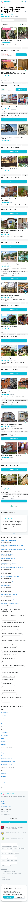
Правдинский (4, 782)
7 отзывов (13, 328)
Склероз (19, 144)
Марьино (3, 741)
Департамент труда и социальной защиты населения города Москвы (14, 828)
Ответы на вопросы (6, 806)
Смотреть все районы (6, 747)
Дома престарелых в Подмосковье (9, 858)
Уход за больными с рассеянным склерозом (13, 640)
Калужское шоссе (6, 753)
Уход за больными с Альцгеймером (10, 576)
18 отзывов (13, 42)
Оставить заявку (14, 120)
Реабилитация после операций (9, 594)
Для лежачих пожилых (7, 82)
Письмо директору (5, 879)
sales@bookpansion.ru (6, 814)
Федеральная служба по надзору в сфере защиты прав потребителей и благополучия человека (16, 833)
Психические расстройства (19, 271)
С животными (5, 206)
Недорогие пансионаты (7, 554)
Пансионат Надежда (8, 358)
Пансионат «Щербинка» (9, 169)
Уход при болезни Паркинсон (9, 654)
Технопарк (4, 724)
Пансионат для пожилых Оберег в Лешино (12, 391)
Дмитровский (4, 735)
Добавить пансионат (14, 822)
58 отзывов (13, 109)
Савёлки (3, 744)
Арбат (2, 738)
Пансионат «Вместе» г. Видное (11, 40)
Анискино (3, 785)
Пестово (3, 773)
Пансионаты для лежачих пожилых (10, 603)
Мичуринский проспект (7, 718)
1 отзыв (12, 202)
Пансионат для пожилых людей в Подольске (12, 231)
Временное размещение (7, 590)
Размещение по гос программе (9, 563)
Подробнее (19, 897)
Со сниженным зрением (16, 175)
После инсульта (12, 48)
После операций (12, 144)
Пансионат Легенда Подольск (11, 455)
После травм (4, 144)
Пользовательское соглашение (8, 871)
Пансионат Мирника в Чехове (10, 107)
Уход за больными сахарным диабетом (11, 599)
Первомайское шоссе (6, 758)
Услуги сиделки (6, 701)
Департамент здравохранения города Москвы (15, 838)
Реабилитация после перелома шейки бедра (13, 651)
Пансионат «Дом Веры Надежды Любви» (12, 137)
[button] (13, 533)
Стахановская (4, 712)
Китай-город (4, 721)
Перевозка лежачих (6, 585)
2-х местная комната (11, 334)
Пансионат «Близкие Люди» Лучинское (10, 199)
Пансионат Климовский (9, 326)
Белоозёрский (5, 779)
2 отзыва (13, 75)
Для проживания (16, 82)
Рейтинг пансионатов (6, 865)
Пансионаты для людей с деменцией (11, 644)
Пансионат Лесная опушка (10, 295)
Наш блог (3, 877)
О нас (2, 801)
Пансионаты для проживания (8, 540)
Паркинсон (24, 82)
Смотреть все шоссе (6, 767)
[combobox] (10, 24)
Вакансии (3, 882)
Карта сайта (4, 869)
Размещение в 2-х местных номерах (11, 697)
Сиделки (4, 240)
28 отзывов (13, 360)
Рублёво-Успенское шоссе (8, 761)
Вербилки (3, 776)
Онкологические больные (8, 658)
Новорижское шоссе (6, 764)
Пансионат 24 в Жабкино (9, 487)
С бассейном (4, 463)
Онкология (16, 240)
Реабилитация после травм (9, 647)
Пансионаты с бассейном (7, 572)
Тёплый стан (4, 715)
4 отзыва (13, 394)
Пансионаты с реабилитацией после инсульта (13, 549)
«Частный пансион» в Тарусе (10, 264)
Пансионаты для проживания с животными (12, 545)
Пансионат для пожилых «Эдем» (12, 424)
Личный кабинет (14, 818)
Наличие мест (21, 55)
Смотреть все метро (6, 726)
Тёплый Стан (4, 732)
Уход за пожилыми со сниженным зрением (12, 567)
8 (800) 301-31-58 (6, 809)
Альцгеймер (4, 48)
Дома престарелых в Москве (8, 855)
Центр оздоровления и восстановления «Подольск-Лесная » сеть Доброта (13, 73)
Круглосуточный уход (7, 581)
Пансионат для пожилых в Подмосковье (10, 853)
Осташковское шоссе (6, 755)
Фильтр (24, 24)
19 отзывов (13, 426)
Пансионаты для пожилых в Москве (9, 860)
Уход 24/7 (19, 48)
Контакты (3, 803)
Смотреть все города (6, 787)
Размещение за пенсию (8, 690)
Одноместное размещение (9, 694)
